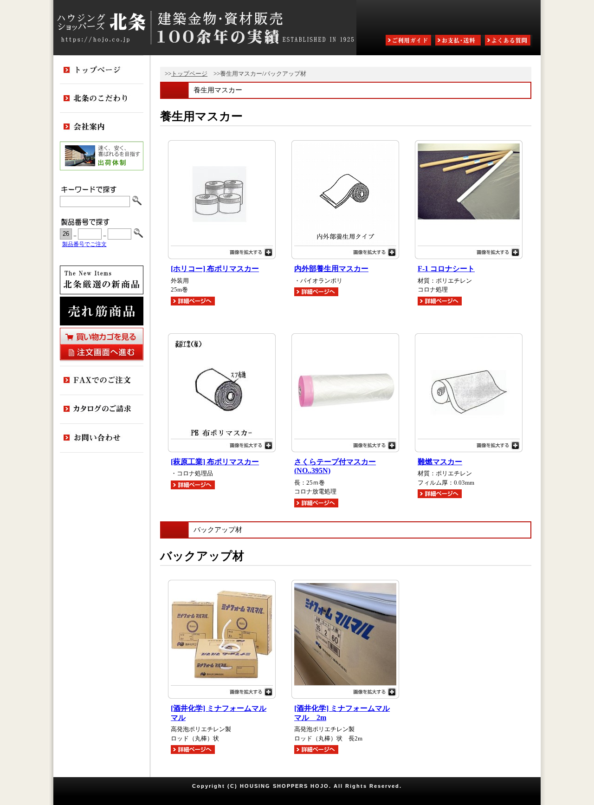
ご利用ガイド (409, 41)
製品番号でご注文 (84, 244)
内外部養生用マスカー (331, 269)
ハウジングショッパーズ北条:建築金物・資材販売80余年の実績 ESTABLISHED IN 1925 (204, 27)
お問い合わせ (101, 438)
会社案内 (101, 127)
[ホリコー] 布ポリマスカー (215, 269)
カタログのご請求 (101, 409)
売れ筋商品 (101, 311)
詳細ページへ (193, 301)
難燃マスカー (440, 462)
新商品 (101, 280)
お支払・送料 (459, 41)
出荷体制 (101, 156)
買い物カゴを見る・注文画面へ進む (101, 344)
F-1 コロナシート (446, 269)
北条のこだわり (101, 98)
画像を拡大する (222, 251)
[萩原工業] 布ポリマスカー (215, 462)
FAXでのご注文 (101, 380)
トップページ (189, 73)
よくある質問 (508, 41)
